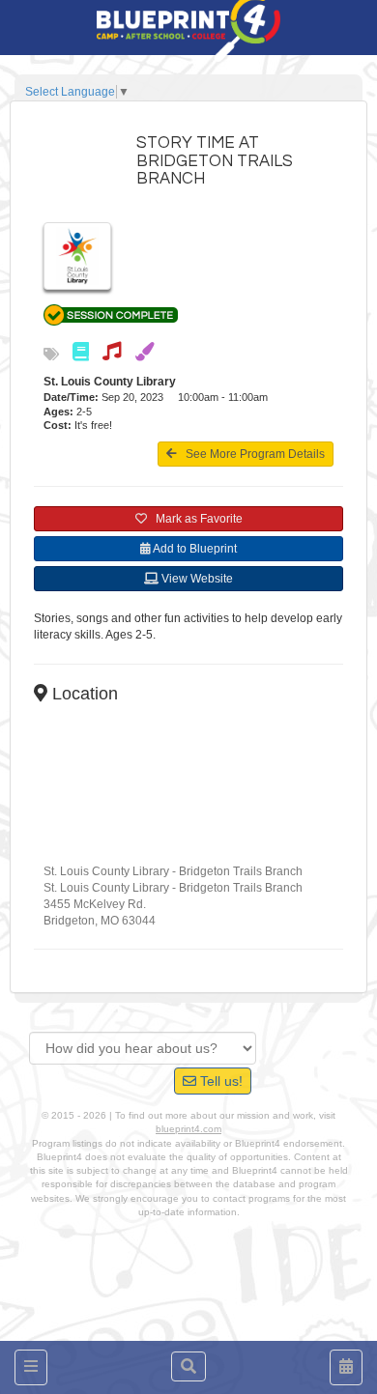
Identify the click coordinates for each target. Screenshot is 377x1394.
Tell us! (219, 1081)
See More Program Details (251, 454)
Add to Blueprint (194, 548)
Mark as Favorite (195, 519)
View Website (196, 578)
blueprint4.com (188, 1129)
